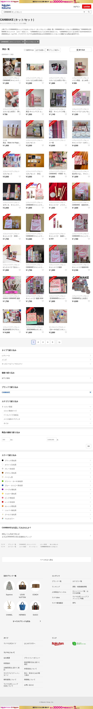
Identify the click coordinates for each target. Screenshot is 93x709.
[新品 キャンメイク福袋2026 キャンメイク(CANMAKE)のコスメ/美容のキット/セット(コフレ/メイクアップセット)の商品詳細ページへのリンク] (58, 98)
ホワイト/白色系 (10, 464)
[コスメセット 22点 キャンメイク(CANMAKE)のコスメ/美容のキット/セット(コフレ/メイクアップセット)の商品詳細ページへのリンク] (35, 160)
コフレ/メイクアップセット (11, 78)
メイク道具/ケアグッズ (12, 419)
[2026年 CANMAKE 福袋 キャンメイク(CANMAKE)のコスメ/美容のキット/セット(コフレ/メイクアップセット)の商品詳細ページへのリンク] (12, 285)
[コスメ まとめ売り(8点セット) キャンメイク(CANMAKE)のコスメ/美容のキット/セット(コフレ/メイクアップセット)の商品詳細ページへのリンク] (35, 67)
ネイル (6, 423)
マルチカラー (9, 518)
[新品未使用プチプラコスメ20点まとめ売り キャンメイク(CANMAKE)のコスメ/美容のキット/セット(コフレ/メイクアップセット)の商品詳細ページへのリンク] (12, 316)
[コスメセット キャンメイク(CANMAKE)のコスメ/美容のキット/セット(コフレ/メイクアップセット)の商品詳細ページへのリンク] (35, 129)
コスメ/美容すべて (10, 411)
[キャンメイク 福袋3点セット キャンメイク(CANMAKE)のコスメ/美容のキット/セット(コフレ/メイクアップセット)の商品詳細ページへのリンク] (58, 223)
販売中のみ (30, 50)
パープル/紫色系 (10, 489)
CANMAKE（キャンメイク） (11, 42)
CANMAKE (6, 392)
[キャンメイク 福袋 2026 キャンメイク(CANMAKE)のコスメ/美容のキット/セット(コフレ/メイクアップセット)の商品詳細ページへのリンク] (35, 285)
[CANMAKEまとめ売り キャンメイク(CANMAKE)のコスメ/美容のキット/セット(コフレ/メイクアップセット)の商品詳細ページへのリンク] (81, 285)
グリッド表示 (53, 50)
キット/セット (31, 42)
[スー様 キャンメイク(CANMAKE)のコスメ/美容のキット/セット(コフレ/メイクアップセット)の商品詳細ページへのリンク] (58, 129)
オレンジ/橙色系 (10, 506)
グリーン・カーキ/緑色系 (13, 481)
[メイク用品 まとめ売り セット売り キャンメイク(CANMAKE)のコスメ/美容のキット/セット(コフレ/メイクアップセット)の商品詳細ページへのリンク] (81, 67)
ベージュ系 (8, 477)
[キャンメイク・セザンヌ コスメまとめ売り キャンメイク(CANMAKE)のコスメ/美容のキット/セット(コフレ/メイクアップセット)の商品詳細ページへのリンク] (81, 129)
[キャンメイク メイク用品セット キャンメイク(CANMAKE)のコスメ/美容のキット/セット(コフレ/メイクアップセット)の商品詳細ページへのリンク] (58, 192)
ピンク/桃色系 (9, 498)
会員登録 (86, 6)
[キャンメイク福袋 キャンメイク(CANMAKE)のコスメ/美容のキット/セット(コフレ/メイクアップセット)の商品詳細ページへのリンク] (58, 254)
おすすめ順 (39, 50)
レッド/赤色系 (9, 502)
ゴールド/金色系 (10, 514)
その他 (5, 140)
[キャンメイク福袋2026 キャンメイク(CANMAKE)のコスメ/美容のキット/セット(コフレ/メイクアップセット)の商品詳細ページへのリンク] (81, 254)
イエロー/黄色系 (10, 493)
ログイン (76, 6)
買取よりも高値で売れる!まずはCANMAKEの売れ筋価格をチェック (17, 535)
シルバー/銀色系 (10, 510)
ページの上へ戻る (46, 560)
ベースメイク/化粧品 (11, 415)
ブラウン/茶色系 (10, 473)
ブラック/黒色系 (10, 460)
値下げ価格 (6, 378)
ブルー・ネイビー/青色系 (13, 485)
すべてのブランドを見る (21, 621)
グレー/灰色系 (9, 469)
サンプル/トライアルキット (57, 327)
